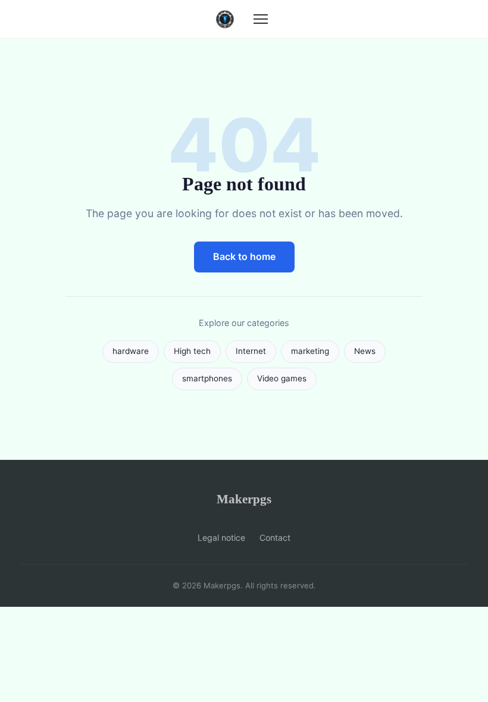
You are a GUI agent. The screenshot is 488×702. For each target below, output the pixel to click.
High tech (192, 351)
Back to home (244, 256)
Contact (274, 537)
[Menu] (261, 19)
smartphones (207, 378)
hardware (130, 351)
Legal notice (221, 537)
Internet (251, 351)
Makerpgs (244, 499)
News (365, 351)
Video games (281, 378)
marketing (310, 351)
